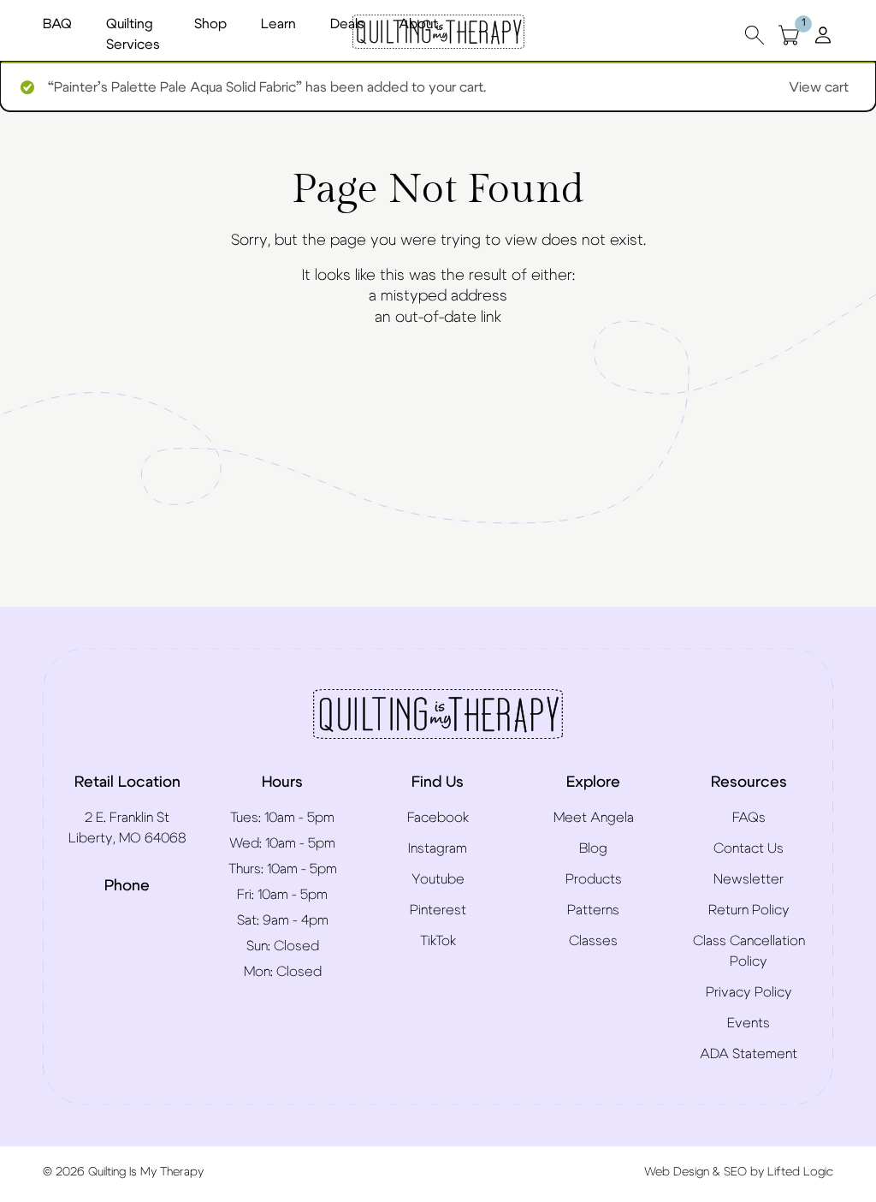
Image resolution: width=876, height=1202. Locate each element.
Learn (278, 24)
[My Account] (823, 34)
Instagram (437, 848)
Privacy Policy (749, 992)
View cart (819, 87)
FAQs (749, 817)
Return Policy (749, 910)
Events (748, 1023)
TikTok (438, 941)
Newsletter (748, 879)
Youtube (438, 879)
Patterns (593, 910)
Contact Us (748, 848)
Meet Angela (593, 817)
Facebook (438, 817)
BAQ (57, 24)
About (418, 24)
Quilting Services (133, 34)
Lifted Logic (800, 1172)
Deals (347, 24)
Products (593, 879)
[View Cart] (788, 34)
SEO (735, 1172)
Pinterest (438, 910)
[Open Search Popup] (754, 34)
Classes (593, 941)
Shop (210, 24)
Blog (593, 848)
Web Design (676, 1172)
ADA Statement (748, 1054)
